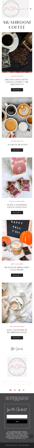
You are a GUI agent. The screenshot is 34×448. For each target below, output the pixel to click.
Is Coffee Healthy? (17, 145)
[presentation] (17, 52)
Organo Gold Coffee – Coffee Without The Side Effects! (17, 82)
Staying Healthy (17, 76)
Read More (18, 89)
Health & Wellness (17, 201)
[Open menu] (30, 8)
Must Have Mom (17, 264)
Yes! (17, 421)
